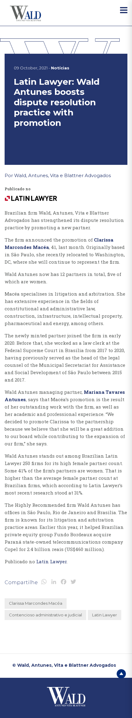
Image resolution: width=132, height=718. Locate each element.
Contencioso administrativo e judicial (45, 614)
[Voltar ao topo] (121, 673)
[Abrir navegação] (123, 10)
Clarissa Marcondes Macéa (35, 603)
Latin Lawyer (51, 561)
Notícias (60, 67)
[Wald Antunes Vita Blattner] (26, 13)
